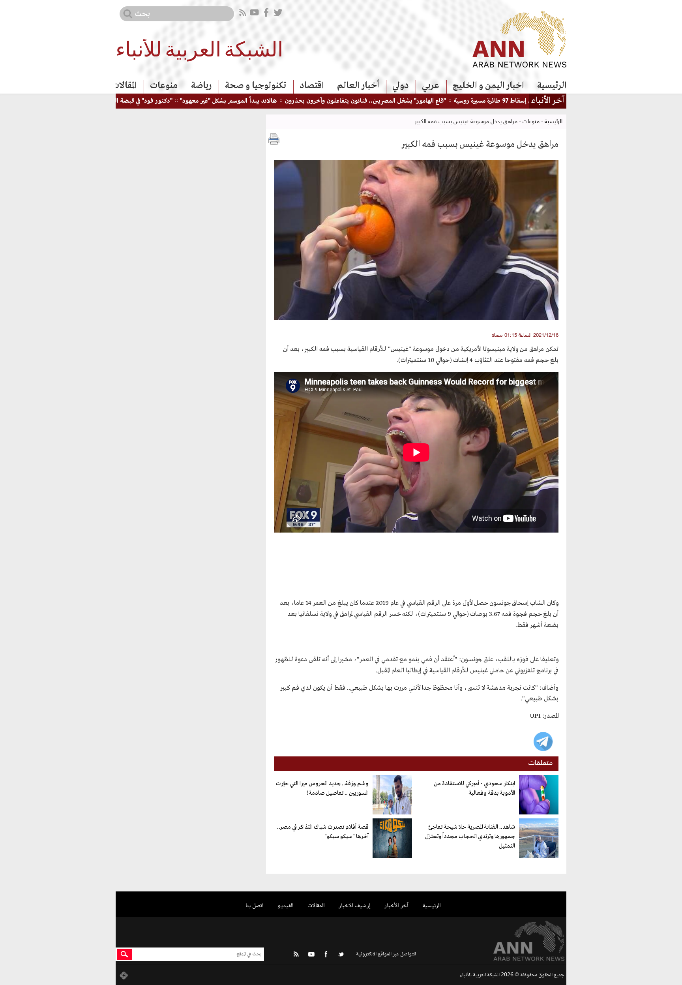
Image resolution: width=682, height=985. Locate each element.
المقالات (124, 85)
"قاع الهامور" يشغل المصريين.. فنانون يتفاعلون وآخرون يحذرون (391, 101)
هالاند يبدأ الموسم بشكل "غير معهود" (254, 101)
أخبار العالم (358, 85)
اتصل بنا (254, 906)
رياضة (201, 85)
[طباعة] (274, 139)
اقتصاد (312, 85)
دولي (400, 85)
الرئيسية (551, 85)
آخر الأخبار (396, 906)
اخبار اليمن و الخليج (488, 85)
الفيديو (285, 906)
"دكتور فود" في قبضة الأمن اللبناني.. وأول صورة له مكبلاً (129, 101)
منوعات (164, 85)
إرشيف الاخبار (355, 906)
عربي (430, 85)
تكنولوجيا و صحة (255, 85)
